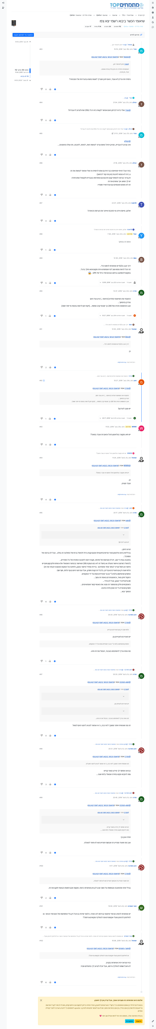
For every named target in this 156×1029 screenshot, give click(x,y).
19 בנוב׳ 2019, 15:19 (121, 49)
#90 (40, 291)
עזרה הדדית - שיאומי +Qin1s (133, 26)
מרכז (134, 291)
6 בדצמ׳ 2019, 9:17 (116, 866)
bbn (135, 258)
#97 (40, 674)
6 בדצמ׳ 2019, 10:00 (115, 906)
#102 (41, 941)
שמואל (130, 45)
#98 (40, 749)
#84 (40, 102)
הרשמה (138, 1021)
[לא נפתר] (153, 13)
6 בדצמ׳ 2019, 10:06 (119, 941)
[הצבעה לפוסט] (50, 89)
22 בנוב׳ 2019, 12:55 (119, 329)
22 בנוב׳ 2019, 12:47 (120, 291)
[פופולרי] (153, 8)
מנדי (134, 49)
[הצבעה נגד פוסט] (41, 89)
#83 (40, 49)
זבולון (134, 102)
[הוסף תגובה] (55, 89)
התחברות (129, 1021)
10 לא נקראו (25, 76)
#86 (40, 163)
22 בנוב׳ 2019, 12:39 (121, 258)
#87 (40, 203)
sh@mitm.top (122, 362)
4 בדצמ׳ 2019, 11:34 (119, 458)
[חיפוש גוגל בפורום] (153, 22)
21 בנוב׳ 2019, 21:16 (120, 163)
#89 (40, 258)
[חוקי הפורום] (153, 3)
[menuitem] (3, 3)
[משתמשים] (153, 17)
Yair (134, 234)
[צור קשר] (153, 27)
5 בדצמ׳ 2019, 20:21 (115, 749)
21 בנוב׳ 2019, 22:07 (119, 203)
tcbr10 (134, 203)
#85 (40, 133)
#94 (40, 458)
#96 (40, 615)
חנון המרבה (132, 615)
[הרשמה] (3, 8)
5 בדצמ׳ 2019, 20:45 (120, 797)
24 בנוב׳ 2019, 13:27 (121, 380)
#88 (40, 234)
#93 (40, 427)
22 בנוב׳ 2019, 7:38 (114, 234)
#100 (41, 866)
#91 (40, 329)
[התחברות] (3, 3)
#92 (40, 380)
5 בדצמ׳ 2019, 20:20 (115, 615)
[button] (153, 1021)
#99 (40, 797)
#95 (40, 513)
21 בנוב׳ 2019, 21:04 (120, 102)
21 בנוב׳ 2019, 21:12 (121, 133)
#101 (41, 906)
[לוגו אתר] (127, 6)
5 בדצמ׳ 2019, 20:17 (120, 513)
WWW (134, 427)
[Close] (41, 1000)
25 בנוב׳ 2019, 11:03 (113, 427)
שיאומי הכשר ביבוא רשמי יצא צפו (105, 57)
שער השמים (132, 906)
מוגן (135, 380)
